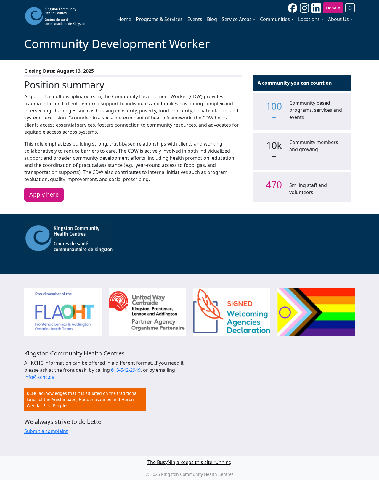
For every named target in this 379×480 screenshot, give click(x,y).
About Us (338, 19)
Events (194, 19)
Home (124, 19)
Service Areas (237, 19)
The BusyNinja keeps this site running (189, 462)
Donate (333, 8)
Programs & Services (159, 19)
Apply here (44, 194)
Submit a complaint (46, 431)
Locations (309, 19)
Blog (212, 19)
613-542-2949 (126, 370)
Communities (275, 19)
